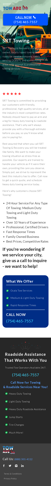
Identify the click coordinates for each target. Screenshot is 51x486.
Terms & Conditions (13, 474)
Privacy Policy (10, 479)
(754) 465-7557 (26, 22)
